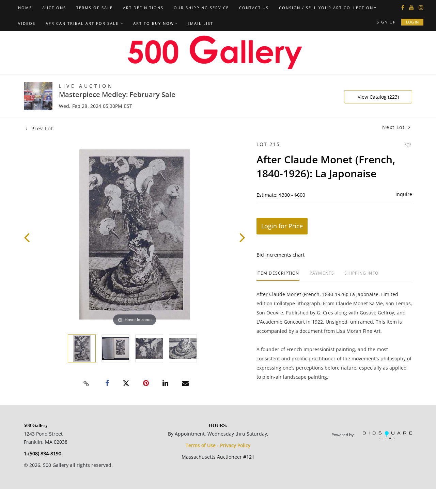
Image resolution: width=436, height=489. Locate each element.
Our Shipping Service (201, 7)
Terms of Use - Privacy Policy (218, 445)
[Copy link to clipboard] (86, 383)
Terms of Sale (94, 7)
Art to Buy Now (153, 23)
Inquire (403, 194)
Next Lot (394, 127)
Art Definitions (143, 7)
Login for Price (282, 226)
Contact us (254, 7)
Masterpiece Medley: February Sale (117, 94)
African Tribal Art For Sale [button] (83, 23)
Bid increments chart (280, 254)
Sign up (386, 22)
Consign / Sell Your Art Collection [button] (326, 7)
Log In (412, 22)
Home (25, 7)
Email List (200, 23)
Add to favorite (408, 145)
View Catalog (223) (378, 97)
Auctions (54, 7)
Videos (26, 23)
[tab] (277, 276)
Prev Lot (41, 128)
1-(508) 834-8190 (42, 453)
